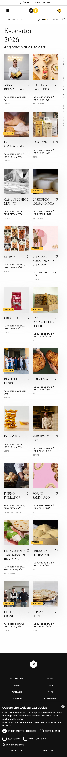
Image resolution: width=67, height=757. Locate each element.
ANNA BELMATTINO (14, 87)
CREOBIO (11, 318)
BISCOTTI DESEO (11, 381)
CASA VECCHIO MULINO (15, 201)
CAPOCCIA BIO (43, 142)
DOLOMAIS (12, 436)
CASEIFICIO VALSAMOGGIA (43, 201)
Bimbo (17, 685)
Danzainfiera (50, 699)
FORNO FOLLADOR (12, 495)
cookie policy (16, 719)
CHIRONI (10, 257)
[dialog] (33, 729)
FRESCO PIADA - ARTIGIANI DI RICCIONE (14, 555)
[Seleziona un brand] (33, 10)
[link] (59, 11)
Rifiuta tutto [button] (49, 750)
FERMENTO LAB (41, 438)
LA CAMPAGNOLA (14, 144)
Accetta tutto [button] (18, 750)
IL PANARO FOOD (40, 614)
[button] (33, 745)
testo (50, 692)
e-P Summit (17, 699)
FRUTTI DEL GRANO (12, 614)
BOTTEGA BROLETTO (41, 87)
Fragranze (17, 692)
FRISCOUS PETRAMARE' (42, 553)
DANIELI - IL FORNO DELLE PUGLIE (43, 322)
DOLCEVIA (40, 379)
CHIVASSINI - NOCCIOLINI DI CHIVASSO (44, 261)
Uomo (50, 678)
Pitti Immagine (17, 678)
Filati (50, 685)
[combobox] (63, 706)
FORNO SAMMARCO (41, 495)
